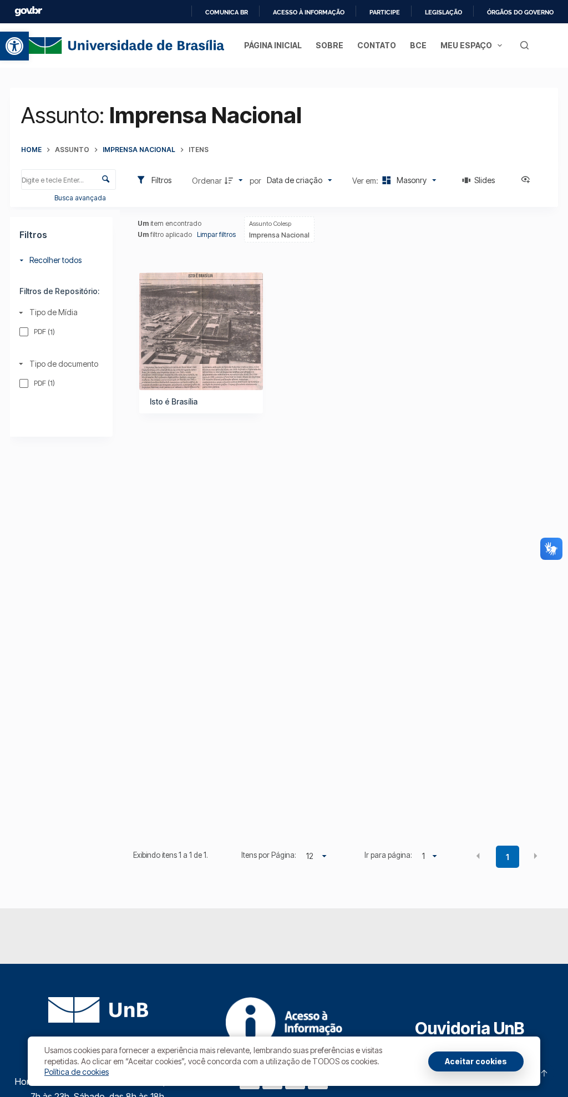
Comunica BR (226, 12)
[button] (14, 46)
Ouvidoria (469, 1028)
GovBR (28, 11)
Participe (384, 12)
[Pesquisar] (524, 45)
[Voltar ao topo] (544, 1073)
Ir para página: (388, 855)
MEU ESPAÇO (466, 45)
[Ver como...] (528, 180)
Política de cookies (76, 1071)
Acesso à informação (308, 12)
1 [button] (507, 857)
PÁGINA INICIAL (273, 45)
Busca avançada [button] (81, 198)
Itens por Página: (268, 855)
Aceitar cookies (476, 1061)
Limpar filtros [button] (216, 234)
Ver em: (366, 180)
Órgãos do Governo (520, 12)
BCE (418, 45)
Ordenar (207, 180)
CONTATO (376, 45)
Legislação (443, 12)
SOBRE (329, 45)
